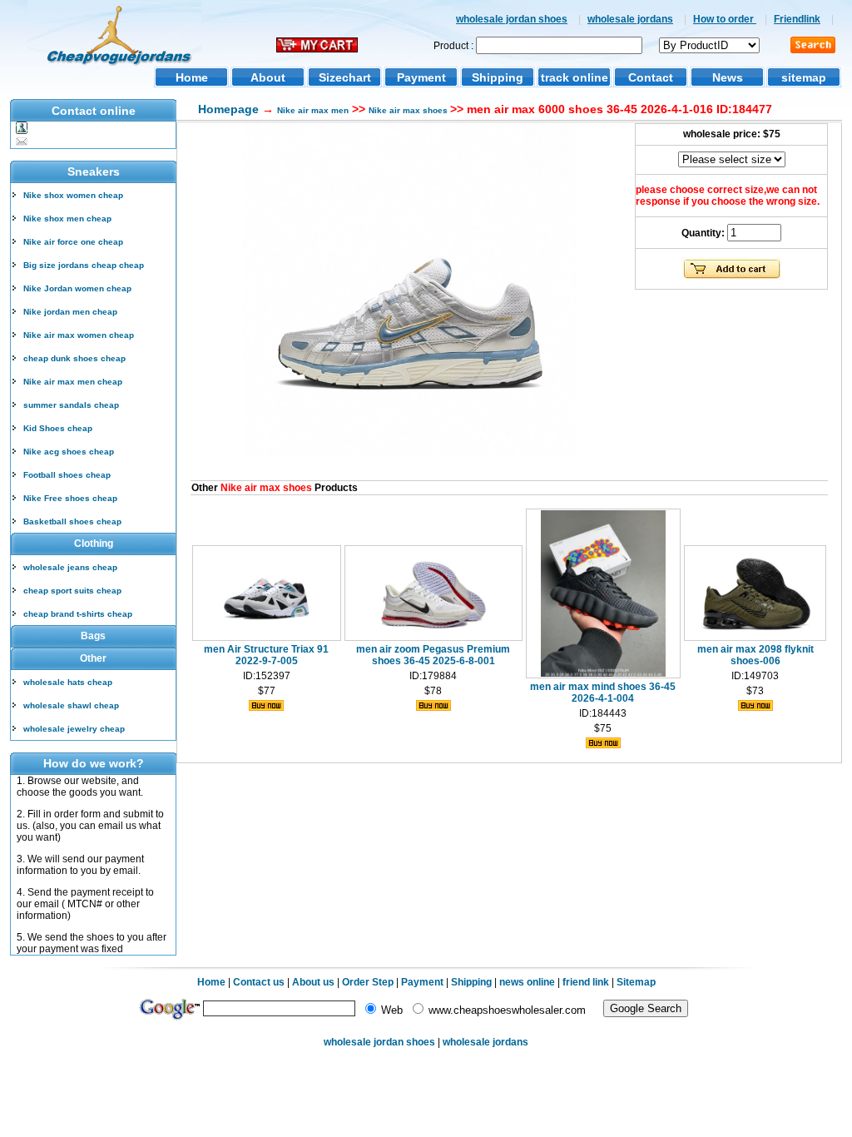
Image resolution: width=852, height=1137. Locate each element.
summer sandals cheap (71, 405)
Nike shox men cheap (67, 218)
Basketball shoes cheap (72, 521)
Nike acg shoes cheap (68, 451)
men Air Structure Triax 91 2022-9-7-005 (266, 655)
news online (527, 982)
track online (574, 77)
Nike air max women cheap (78, 335)
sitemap (803, 77)
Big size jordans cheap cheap (83, 265)
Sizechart (345, 77)
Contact (650, 77)
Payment (421, 77)
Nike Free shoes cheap (70, 498)
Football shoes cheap (67, 474)
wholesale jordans (630, 19)
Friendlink (797, 19)
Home (192, 77)
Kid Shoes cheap (57, 428)
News (727, 77)
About (267, 77)
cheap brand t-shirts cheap (77, 613)
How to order (724, 19)
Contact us (259, 982)
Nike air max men (313, 110)
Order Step (369, 982)
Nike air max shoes (409, 110)
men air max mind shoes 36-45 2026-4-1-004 (603, 692)
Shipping (497, 77)
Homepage (228, 109)
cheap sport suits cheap (72, 590)
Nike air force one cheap (73, 241)
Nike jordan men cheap (70, 311)
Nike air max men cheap (72, 381)
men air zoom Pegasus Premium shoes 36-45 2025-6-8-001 (433, 655)
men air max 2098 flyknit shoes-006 (755, 655)
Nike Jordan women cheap (77, 288)
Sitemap (636, 982)
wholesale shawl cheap (71, 705)
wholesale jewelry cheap (74, 728)
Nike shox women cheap (73, 195)
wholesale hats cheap (67, 682)
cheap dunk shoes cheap (74, 358)
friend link (585, 982)
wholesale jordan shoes (511, 19)
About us (313, 982)
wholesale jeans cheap (70, 567)
